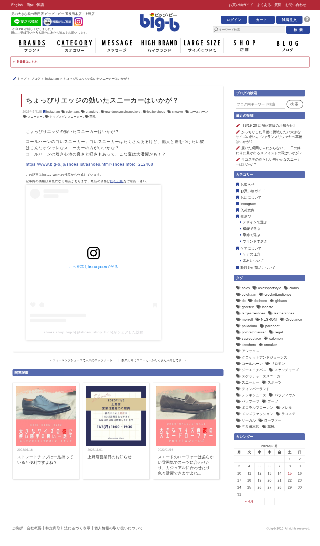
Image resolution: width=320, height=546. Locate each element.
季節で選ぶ (251, 235)
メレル (287, 408)
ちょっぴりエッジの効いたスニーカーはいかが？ (102, 100)
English (17, 5)
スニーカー (35, 116)
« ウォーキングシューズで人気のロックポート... (82, 360)
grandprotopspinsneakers (122, 111)
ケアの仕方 (251, 254)
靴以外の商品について (258, 268)
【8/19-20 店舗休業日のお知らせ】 (268, 125)
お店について (251, 197)
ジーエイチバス (254, 370)
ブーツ (273, 401)
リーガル (249, 420)
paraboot (272, 326)
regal (279, 332)
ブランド (31, 45)
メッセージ (117, 45)
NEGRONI (269, 319)
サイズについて (202, 45)
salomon (276, 338)
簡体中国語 (35, 5)
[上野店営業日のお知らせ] (116, 445)
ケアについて (251, 248)
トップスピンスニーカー (66, 116)
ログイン (234, 20)
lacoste (267, 307)
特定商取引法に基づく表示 (68, 528)
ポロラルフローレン (257, 408)
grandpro (92, 111)
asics (246, 288)
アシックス (250, 351)
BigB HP (117, 181)
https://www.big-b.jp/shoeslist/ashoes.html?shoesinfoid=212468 (89, 164)
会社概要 (34, 528)
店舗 (245, 45)
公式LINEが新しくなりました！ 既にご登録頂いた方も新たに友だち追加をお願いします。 (50, 30)
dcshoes (260, 301)
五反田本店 (250, 427)
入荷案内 (247, 210)
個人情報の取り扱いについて (118, 528)
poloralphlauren (254, 332)
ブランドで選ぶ (255, 241)
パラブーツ (250, 401)
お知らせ (247, 184)
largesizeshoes (254, 313)
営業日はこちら (27, 61)
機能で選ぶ (251, 229)
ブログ (287, 45)
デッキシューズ (254, 395)
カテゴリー (74, 45)
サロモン (278, 364)
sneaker (177, 111)
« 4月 (249, 501)
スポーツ (275, 382)
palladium (249, 326)
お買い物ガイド (241, 5)
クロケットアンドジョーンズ (264, 357)
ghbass (281, 301)
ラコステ (289, 414)
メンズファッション (257, 414)
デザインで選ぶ (255, 222)
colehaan (72, 111)
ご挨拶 (17, 528)
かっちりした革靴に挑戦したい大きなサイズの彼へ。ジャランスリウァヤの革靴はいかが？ (269, 137)
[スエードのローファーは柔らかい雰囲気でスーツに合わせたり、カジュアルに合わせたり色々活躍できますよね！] (186, 445)
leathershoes (156, 111)
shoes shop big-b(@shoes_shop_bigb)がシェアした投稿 (94, 332)
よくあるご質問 (269, 5)
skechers (249, 345)
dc (244, 301)
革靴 (93, 116)
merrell (247, 319)
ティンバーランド (256, 389)
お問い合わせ (295, 5)
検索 (294, 104)
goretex (248, 307)
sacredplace (251, 338)
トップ (21, 78)
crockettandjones (278, 294)
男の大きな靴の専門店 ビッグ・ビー (160, 23)
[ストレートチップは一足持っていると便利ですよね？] (46, 445)
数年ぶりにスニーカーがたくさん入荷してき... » (154, 360)
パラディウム (285, 395)
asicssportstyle (269, 288)
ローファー (273, 420)
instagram (52, 78)
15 (290, 473)
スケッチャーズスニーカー (263, 376)
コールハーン (199, 111)
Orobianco (294, 319)
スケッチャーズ (286, 370)
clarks (294, 288)
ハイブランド (159, 45)
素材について (253, 261)
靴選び (245, 216)
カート (261, 20)
